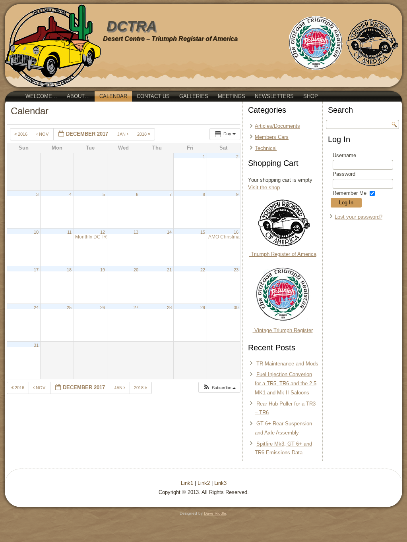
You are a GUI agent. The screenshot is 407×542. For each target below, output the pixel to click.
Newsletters (274, 96)
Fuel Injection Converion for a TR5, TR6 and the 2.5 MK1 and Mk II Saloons (285, 383)
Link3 (220, 483)
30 (236, 307)
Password (344, 174)
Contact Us (153, 96)
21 (169, 269)
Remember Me (349, 193)
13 (136, 232)
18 (69, 269)
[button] (219, 387)
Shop (310, 96)
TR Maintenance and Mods (287, 364)
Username (344, 155)
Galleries (193, 96)
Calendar (113, 96)
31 (36, 345)
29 (202, 307)
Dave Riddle (215, 513)
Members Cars (272, 137)
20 (136, 269)
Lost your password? (358, 217)
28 (169, 307)
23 (236, 269)
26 (102, 307)
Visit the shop (264, 187)
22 (202, 269)
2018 (142, 134)
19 (102, 269)
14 (169, 232)
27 (136, 307)
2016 (23, 134)
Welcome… (41, 96)
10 (36, 232)
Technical (266, 148)
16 (236, 232)
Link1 (187, 483)
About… (78, 96)
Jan (122, 134)
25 (69, 307)
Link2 (204, 483)
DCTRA (132, 26)
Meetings (231, 96)
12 (102, 232)
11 (69, 232)
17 (36, 269)
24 (36, 307)
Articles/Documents (277, 126)
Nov (44, 134)
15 (202, 232)
